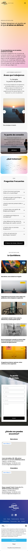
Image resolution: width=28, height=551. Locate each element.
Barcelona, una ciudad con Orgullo (11, 276)
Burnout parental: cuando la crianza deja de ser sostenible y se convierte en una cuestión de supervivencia (13, 341)
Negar (14, 544)
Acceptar (14, 540)
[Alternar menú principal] (25, 3)
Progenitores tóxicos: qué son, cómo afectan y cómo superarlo (11, 363)
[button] (26, 526)
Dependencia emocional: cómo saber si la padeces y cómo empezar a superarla (13, 297)
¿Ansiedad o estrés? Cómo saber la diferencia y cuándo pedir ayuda (11, 318)
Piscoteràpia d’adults (9, 125)
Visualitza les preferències (14, 547)
